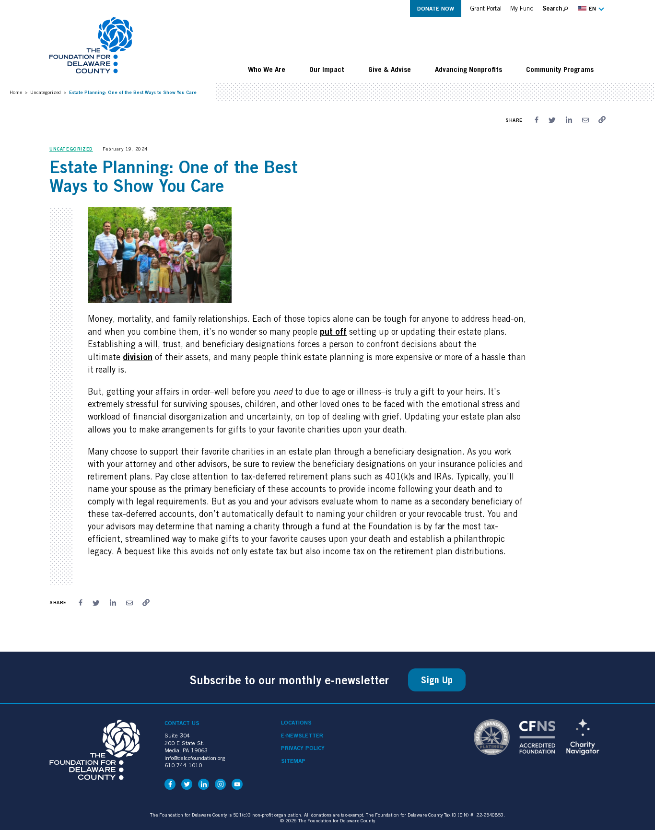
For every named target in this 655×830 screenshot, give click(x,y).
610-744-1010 (183, 765)
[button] (590, 8)
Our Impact (326, 69)
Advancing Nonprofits (468, 69)
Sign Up (437, 680)
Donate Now (435, 8)
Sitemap (293, 761)
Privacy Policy (303, 748)
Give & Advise (389, 69)
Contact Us (181, 722)
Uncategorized (45, 92)
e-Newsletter (302, 735)
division (137, 356)
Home (16, 92)
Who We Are (266, 69)
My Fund (522, 8)
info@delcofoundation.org (194, 757)
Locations (296, 722)
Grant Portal (486, 8)
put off (333, 331)
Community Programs (560, 69)
